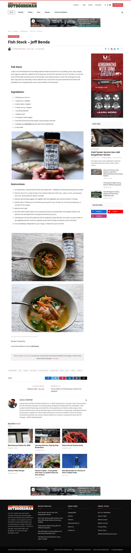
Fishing (30, 12)
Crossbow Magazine (117, 549)
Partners (70, 520)
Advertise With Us (73, 523)
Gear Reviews (95, 149)
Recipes (47, 12)
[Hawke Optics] (65, 26)
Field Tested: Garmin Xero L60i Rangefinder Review (105, 153)
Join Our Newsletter (104, 512)
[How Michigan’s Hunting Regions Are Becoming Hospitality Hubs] (96, 194)
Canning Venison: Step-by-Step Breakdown (46, 446)
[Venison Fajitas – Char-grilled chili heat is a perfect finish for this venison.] (47, 461)
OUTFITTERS (117, 5)
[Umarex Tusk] (107, 117)
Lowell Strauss (107, 157)
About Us (71, 527)
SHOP (11, 12)
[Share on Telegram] (117, 48)
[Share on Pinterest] (111, 48)
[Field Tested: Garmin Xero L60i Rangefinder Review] (107, 138)
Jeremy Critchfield (20, 49)
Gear (38, 12)
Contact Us (71, 530)
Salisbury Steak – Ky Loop (35, 389)
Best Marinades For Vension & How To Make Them (73, 472)
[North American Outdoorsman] (22, 5)
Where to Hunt (102, 520)
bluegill (26, 370)
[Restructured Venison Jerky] (74, 436)
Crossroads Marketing (40, 549)
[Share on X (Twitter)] (108, 48)
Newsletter (98, 5)
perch (62, 370)
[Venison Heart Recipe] (20, 461)
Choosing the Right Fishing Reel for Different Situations (112, 184)
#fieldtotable (12, 370)
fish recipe (33, 370)
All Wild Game (13, 36)
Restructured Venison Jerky (72, 445)
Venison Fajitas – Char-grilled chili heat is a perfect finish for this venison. (46, 473)
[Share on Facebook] (105, 48)
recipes (73, 370)
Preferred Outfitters (61, 12)
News (84, 5)
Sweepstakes (72, 512)
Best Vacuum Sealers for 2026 (19, 445)
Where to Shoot (103, 523)
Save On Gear (102, 516)
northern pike (54, 370)
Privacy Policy (102, 527)
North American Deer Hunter (82, 549)
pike (67, 370)
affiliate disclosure (25, 356)
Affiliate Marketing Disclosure (107, 534)
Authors (90, 5)
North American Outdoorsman (63, 549)
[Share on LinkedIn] (114, 48)
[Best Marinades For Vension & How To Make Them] (74, 461)
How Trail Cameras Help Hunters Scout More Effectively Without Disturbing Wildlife (113, 173)
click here (55, 358)
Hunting (20, 12)
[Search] (122, 12)
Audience (76, 5)
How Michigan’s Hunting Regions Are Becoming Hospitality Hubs (111, 193)
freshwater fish (43, 370)
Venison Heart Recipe (16, 471)
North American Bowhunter (101, 549)
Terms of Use (102, 530)
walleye (79, 370)
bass (20, 370)
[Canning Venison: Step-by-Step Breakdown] (47, 436)
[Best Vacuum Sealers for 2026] (20, 436)
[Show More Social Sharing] (121, 48)
